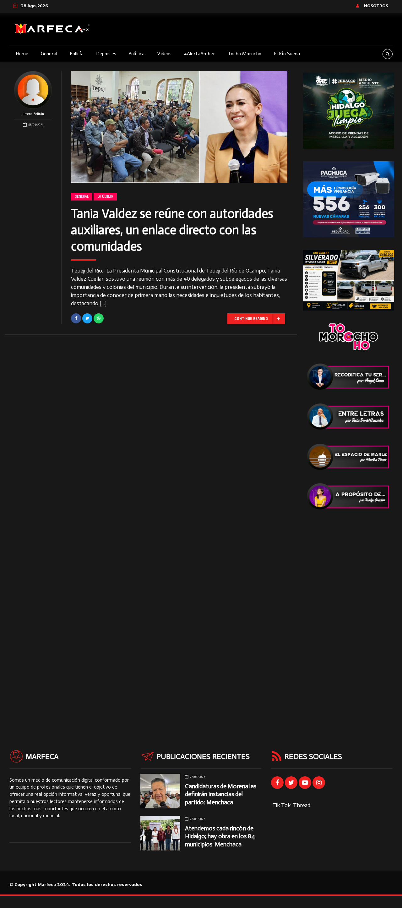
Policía (77, 54)
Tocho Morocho (244, 54)
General (49, 54)
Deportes (106, 54)
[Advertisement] (348, 617)
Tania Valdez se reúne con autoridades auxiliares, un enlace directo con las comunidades (172, 230)
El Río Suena (287, 54)
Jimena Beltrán (33, 114)
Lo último (105, 197)
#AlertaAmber (199, 54)
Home (22, 54)
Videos (164, 54)
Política (136, 54)
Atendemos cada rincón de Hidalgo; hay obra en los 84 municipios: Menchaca (220, 836)
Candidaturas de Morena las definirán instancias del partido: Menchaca (220, 794)
